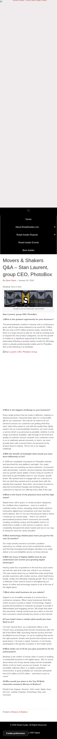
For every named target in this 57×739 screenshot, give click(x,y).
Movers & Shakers (19, 712)
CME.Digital (35, 733)
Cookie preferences (15, 733)
